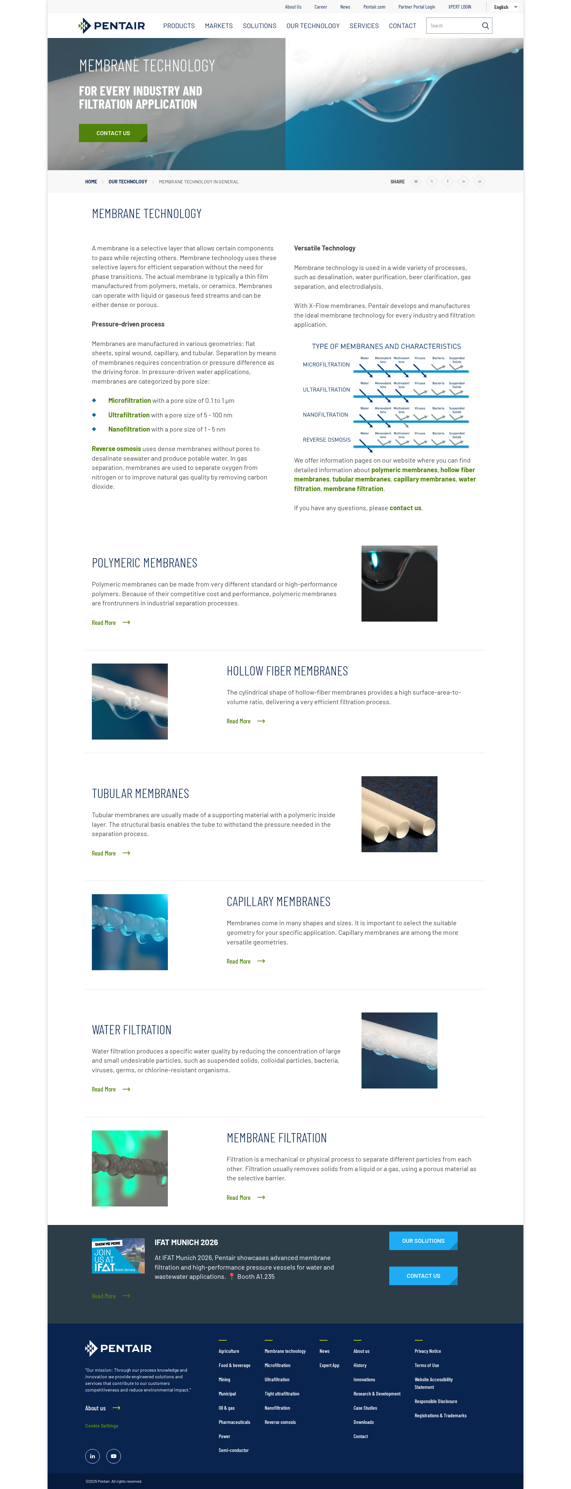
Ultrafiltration (129, 415)
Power (224, 1436)
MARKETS (219, 25)
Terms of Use (427, 1365)
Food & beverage (234, 1365)
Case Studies (365, 1407)
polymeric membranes (404, 470)
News (345, 6)
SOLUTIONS (260, 25)
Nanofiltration (129, 429)
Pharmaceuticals (234, 1422)
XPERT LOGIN (459, 6)
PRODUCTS (179, 25)
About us (361, 1351)
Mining (224, 1379)
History (360, 1365)
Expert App (329, 1365)
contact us (405, 508)
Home (91, 181)
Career (321, 6)
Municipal (227, 1393)
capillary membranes (425, 479)
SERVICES (364, 25)
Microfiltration (129, 400)
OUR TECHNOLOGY (313, 25)
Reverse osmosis (116, 448)
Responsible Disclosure (436, 1401)
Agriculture (229, 1351)
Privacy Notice (428, 1351)
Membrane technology (285, 1351)
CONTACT (402, 25)
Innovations (364, 1379)
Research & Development (377, 1393)
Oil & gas (227, 1407)
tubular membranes (361, 479)
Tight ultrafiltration (282, 1393)
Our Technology (128, 181)
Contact (361, 1436)
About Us (293, 6)
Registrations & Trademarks (441, 1415)
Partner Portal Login (417, 6)
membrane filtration (353, 488)
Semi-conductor (234, 1450)
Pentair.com (374, 6)
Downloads (364, 1422)
